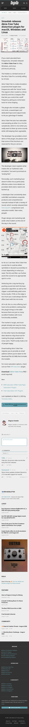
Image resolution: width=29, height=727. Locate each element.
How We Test (22, 721)
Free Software (5, 413)
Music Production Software (10, 650)
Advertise (16, 723)
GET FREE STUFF (6, 497)
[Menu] (3, 3)
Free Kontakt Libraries (8, 614)
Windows (22, 413)
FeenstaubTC (6, 208)
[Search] (24, 3)
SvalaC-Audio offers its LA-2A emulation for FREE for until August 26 (14, 532)
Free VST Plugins (7, 652)
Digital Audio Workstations (10, 654)
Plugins (23, 8)
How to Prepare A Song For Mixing (12, 595)
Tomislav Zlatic (7, 399)
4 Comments (23, 35)
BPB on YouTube (7, 684)
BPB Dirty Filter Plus (8, 667)
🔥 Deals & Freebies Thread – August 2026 (14, 626)
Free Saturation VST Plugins (13, 391)
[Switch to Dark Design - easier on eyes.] (26, 3)
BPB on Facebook (7, 685)
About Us (8, 721)
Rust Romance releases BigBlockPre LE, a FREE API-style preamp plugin (14, 509)
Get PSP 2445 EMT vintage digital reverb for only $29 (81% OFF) (14, 517)
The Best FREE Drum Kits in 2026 (11, 608)
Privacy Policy (9, 723)
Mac (17, 413)
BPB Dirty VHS (6, 669)
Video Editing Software (9, 655)
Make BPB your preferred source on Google (15, 404)
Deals (14, 8)
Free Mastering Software (9, 657)
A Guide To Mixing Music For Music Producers (12, 601)
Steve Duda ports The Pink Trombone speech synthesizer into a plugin (13, 524)
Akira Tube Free (16, 372)
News (5, 8)
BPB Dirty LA (6, 670)
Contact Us (22, 723)
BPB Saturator (15, 367)
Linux (12, 413)
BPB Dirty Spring (7, 672)
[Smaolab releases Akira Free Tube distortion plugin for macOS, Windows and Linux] (14, 45)
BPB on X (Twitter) (7, 687)
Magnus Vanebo (14, 35)
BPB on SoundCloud (8, 689)
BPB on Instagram (7, 691)
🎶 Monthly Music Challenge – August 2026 (13, 633)
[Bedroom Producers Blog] (14, 3)
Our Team (14, 721)
